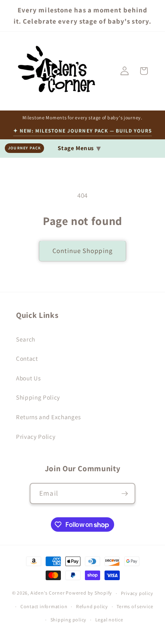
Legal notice (109, 620)
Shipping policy (68, 620)
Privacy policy (137, 593)
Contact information (44, 606)
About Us (28, 378)
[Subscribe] (124, 493)
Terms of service (135, 606)
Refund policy (92, 606)
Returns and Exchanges (48, 417)
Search (25, 339)
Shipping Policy (38, 397)
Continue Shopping (82, 250)
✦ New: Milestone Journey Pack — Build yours (82, 130)
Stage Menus (79, 148)
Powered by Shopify (89, 593)
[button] (143, 70)
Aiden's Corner (47, 593)
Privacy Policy (35, 436)
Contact (27, 358)
